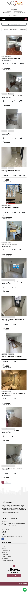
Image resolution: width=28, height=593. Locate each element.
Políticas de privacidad (8, 560)
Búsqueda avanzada (14, 24)
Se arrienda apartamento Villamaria (10, 170)
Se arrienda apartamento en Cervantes (11, 356)
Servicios (4, 552)
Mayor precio (23, 29)
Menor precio (14, 29)
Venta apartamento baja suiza (9, 244)
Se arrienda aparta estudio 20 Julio (10, 430)
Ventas (4, 548)
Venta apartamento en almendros (10, 207)
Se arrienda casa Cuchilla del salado (10, 58)
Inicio (3, 546)
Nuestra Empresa (6, 556)
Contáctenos (5, 558)
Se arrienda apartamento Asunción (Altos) (12, 95)
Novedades (5, 554)
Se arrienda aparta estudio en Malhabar (11, 468)
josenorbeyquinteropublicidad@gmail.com (12, 536)
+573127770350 (18, 11)
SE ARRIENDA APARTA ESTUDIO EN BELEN (13, 393)
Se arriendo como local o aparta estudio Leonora (14, 319)
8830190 (9, 11)
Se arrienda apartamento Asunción (10, 133)
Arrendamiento (6, 550)
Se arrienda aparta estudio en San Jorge (11, 282)
